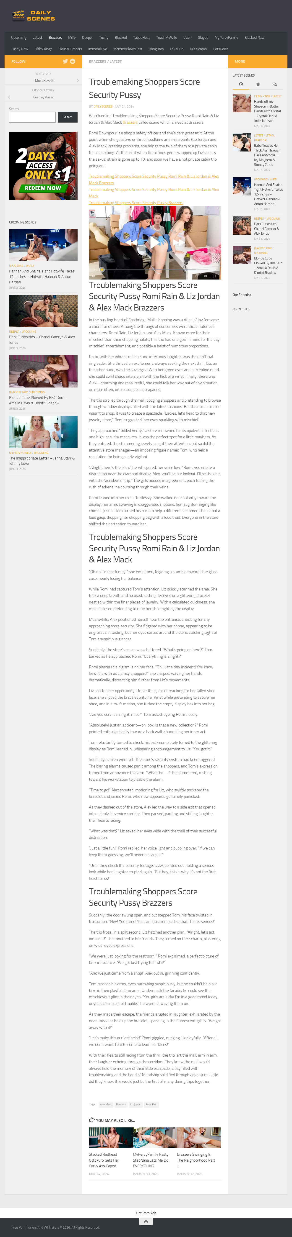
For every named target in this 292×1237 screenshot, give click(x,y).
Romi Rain (151, 1104)
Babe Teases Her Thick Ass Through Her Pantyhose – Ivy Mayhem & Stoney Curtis (267, 155)
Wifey (30, 265)
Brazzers (55, 37)
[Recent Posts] (241, 85)
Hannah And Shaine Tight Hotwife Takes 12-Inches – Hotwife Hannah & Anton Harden (42, 276)
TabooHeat (141, 37)
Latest (37, 37)
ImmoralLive (97, 49)
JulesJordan (198, 49)
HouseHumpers (70, 49)
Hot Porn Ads (146, 1213)
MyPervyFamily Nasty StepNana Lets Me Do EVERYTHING (150, 1160)
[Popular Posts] (257, 85)
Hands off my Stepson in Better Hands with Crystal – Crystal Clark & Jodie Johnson (267, 111)
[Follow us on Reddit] (72, 61)
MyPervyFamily (226, 37)
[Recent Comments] (274, 85)
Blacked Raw (254, 37)
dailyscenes (103, 106)
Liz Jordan (135, 1104)
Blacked (121, 37)
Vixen (187, 37)
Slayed (203, 37)
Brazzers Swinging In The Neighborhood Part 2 (196, 1160)
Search (14, 109)
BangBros (156, 49)
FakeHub (176, 49)
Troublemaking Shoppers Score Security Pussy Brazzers (136, 202)
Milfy (72, 37)
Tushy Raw (19, 49)
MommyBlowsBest (127, 49)
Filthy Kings (43, 49)
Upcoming (18, 37)
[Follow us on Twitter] (65, 61)
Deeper (87, 37)
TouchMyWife (166, 37)
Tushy (103, 37)
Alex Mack (106, 1104)
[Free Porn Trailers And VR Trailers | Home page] (34, 16)
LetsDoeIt (220, 49)
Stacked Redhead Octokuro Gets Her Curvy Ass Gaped (104, 1160)
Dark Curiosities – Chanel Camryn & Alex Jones (266, 229)
